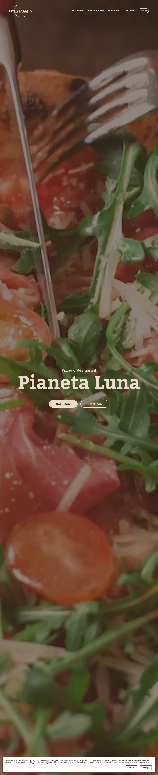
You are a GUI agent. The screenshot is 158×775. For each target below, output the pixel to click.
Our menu (78, 10)
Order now (129, 10)
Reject (131, 768)
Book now (113, 10)
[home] (20, 10)
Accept (146, 768)
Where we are (95, 10)
